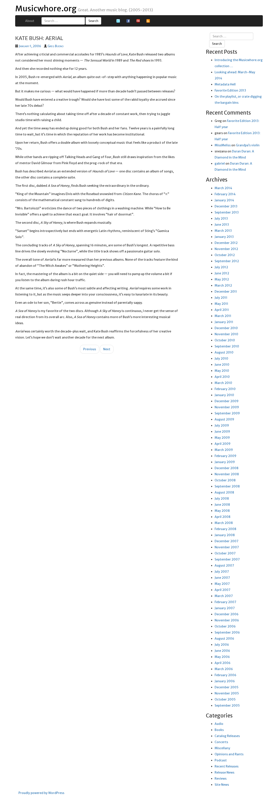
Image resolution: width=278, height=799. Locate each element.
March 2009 (224, 450)
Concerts (221, 742)
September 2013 (227, 212)
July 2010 (221, 358)
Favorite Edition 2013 (230, 90)
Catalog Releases (227, 736)
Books (219, 730)
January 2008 (225, 535)
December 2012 (226, 243)
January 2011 (224, 322)
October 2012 (225, 255)
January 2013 (224, 237)
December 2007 (226, 541)
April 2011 (222, 310)
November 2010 (226, 334)
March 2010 (223, 383)
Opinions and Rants (229, 754)
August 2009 (224, 419)
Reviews (221, 779)
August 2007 (224, 565)
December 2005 (226, 687)
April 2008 (222, 517)
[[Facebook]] (128, 20)
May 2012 (222, 279)
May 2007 (222, 584)
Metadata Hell (225, 84)
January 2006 (225, 681)
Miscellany (222, 748)
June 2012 (222, 273)
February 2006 (225, 675)
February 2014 (225, 194)
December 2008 (226, 468)
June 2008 (222, 505)
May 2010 (222, 371)
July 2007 (222, 572)
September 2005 (227, 705)
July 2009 (222, 425)
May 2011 (221, 304)
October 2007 (225, 553)
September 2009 (227, 413)
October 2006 (225, 626)
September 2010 (227, 346)
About (29, 21)
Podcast (221, 760)
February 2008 (225, 529)
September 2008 (227, 486)
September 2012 (227, 261)
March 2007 (224, 596)
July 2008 (222, 498)
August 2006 (224, 639)
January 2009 (225, 462)
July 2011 (221, 298)
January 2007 (225, 608)
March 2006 (224, 669)
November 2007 (227, 547)
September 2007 (227, 559)
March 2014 (223, 188)
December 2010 (226, 328)
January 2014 (224, 200)
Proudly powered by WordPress (41, 793)
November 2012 (226, 249)
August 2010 (224, 352)
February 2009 (225, 456)
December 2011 (226, 292)
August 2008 (224, 492)
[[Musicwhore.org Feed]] (148, 20)
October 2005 (225, 699)
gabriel (220, 163)
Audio (219, 724)
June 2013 (222, 225)
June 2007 (222, 578)
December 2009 (226, 401)
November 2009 (227, 407)
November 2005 (227, 693)
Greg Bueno (55, 46)
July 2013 (221, 218)
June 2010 (222, 365)
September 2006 (227, 632)
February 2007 (225, 602)
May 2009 (222, 438)
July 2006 (222, 645)
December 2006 (226, 614)
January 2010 (224, 395)
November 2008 (227, 474)
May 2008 (222, 511)
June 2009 (222, 432)
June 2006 (222, 651)
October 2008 (225, 480)
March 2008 (224, 523)
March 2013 (223, 231)
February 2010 (225, 389)
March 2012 (223, 285)
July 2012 (221, 267)
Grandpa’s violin (248, 145)
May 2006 (222, 657)
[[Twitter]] (118, 20)
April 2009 (222, 444)
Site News (222, 785)
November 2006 (227, 620)
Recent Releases (226, 766)
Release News (224, 772)
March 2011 (223, 316)
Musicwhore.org (45, 8)
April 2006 (222, 663)
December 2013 (226, 206)
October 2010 (225, 340)
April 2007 (222, 590)
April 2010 (222, 377)
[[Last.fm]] (138, 20)
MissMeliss (223, 145)
